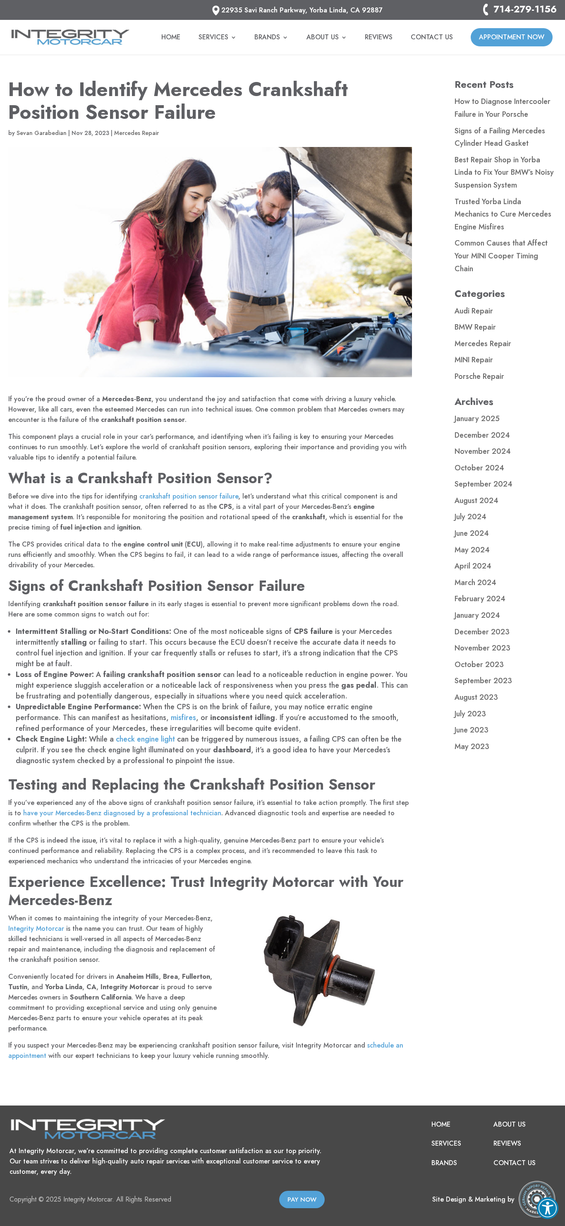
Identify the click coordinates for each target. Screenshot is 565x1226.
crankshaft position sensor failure (188, 496)
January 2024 (477, 615)
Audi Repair (474, 311)
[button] (547, 1208)
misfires (183, 717)
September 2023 (483, 680)
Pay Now (301, 1199)
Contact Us (432, 38)
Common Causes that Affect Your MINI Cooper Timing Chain (501, 256)
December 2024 (482, 435)
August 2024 (476, 500)
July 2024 (470, 516)
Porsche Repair (479, 376)
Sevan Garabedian (42, 133)
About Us (322, 38)
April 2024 (473, 566)
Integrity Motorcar (36, 928)
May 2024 (472, 549)
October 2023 (479, 664)
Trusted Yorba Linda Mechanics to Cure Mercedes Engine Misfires (503, 214)
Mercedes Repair (136, 133)
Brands (267, 38)
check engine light (145, 739)
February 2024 (480, 598)
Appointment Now (511, 37)
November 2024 (483, 451)
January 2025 (477, 418)
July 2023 (470, 713)
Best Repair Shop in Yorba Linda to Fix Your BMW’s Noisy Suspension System (504, 172)
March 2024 (475, 582)
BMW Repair (475, 327)
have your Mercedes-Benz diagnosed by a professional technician (122, 813)
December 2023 (482, 631)
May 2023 (472, 746)
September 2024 (483, 484)
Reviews (379, 38)
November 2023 (482, 648)
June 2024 (472, 533)
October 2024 (479, 467)
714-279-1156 (525, 9)
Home (170, 38)
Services (213, 38)
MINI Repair (474, 359)
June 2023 (471, 730)
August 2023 (476, 697)
